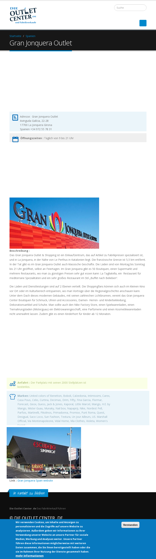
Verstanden (130, 524)
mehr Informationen (30, 555)
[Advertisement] (78, 84)
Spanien (30, 36)
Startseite (15, 36)
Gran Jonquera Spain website (35, 480)
